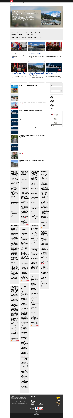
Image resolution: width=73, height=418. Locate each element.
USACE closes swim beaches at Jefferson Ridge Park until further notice (34, 228)
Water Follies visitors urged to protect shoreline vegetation (24, 215)
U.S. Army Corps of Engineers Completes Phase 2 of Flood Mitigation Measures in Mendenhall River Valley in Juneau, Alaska (25, 241)
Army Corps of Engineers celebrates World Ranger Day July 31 (20, 34)
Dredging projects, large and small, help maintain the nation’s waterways (14, 233)
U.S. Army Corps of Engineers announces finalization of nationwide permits (14, 300)
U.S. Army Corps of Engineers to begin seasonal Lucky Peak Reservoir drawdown (24, 211)
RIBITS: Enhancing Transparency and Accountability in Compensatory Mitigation (44, 267)
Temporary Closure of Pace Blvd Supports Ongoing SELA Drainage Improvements (31, 143)
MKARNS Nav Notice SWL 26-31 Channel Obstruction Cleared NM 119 (34, 232)
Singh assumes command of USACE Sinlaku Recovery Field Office (24, 278)
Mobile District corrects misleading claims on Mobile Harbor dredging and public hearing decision (35, 215)
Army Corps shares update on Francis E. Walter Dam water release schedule (14, 254)
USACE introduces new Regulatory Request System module (24, 307)
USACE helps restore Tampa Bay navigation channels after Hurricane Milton (44, 244)
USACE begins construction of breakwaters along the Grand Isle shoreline (30, 110)
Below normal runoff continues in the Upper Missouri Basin (24, 185)
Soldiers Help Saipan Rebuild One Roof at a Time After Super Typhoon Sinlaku (24, 268)
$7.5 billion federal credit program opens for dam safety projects (24, 359)
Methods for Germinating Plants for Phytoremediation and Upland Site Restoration (45, 188)
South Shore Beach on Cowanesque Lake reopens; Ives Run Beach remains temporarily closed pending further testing (15, 248)
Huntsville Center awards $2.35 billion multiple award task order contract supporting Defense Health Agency (14, 187)
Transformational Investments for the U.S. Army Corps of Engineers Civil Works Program (25, 371)
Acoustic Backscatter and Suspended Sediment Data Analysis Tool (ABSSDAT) (44, 201)
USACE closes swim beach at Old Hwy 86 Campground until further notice (34, 241)
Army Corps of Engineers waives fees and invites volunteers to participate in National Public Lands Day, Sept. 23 (24, 364)
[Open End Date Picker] (61, 91)
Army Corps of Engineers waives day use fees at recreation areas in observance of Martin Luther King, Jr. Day (24, 376)
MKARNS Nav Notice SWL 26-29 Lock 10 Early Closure (34, 259)
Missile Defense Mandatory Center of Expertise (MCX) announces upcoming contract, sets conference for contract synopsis (15, 181)
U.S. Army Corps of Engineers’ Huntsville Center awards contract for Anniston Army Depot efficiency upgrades (15, 174)
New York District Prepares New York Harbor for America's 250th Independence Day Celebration (14, 273)
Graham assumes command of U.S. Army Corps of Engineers (24, 332)
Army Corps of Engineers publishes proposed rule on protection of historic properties (24, 349)
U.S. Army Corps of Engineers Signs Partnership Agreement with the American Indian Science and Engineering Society (24, 381)
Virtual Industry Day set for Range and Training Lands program (14, 219)
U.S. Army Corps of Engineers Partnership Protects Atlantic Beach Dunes (35, 219)
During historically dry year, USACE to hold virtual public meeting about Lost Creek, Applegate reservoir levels (24, 221)
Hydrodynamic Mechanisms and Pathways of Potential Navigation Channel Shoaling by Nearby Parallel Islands (44, 217)
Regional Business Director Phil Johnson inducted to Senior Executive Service (14, 337)
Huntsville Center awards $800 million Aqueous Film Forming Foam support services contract (14, 193)
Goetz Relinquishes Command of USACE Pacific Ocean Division (29, 152)
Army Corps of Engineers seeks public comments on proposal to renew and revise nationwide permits (14, 314)
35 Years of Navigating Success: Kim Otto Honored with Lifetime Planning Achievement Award (34, 190)
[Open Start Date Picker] (61, 90)
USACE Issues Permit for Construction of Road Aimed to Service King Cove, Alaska (24, 37)
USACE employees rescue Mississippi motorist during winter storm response (24, 287)
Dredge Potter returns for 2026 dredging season (26, 93)
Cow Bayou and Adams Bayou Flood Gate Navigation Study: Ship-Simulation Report (45, 193)
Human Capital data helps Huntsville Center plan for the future (14, 210)
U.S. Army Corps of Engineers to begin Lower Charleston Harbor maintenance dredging (34, 179)
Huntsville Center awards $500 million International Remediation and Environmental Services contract (15, 201)
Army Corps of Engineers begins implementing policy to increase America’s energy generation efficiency (24, 313)
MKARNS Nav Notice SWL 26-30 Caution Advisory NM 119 (34, 246)
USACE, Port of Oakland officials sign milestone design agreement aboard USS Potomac (33, 102)
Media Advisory (13, 196)
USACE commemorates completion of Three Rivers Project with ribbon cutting (34, 268)
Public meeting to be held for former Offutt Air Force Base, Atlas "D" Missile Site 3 (25, 180)
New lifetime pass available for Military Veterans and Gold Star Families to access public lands (24, 388)
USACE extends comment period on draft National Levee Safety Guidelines (14, 326)
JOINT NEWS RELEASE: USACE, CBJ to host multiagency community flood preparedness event (24, 253)
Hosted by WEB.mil (31, 408)
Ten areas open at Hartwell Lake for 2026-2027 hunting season (34, 205)
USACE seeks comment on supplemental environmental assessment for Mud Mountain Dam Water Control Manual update (24, 174)
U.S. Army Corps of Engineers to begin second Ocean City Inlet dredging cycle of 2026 (15, 243)
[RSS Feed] (11, 38)
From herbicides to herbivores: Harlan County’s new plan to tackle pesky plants (31, 160)
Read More (16, 23)
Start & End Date (53, 88)
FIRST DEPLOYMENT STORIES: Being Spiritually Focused (28, 85)
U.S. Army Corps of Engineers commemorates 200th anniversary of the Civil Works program (14, 332)
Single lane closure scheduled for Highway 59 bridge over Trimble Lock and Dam (34, 250)
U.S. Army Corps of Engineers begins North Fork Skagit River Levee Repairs (25, 189)
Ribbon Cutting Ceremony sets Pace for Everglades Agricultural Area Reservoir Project (45, 239)
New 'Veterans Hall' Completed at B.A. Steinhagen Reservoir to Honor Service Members (35, 237)
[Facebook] (12, 21)
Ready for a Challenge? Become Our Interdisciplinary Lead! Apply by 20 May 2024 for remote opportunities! (44, 272)
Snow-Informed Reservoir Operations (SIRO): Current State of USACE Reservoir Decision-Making (45, 212)
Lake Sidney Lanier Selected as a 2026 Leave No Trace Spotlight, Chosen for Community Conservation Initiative (34, 195)
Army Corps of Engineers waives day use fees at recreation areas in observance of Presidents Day (14, 290)
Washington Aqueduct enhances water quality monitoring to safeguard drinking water (14, 228)
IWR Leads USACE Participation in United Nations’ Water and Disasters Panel (44, 284)
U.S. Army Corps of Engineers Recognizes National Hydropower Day (34, 201)
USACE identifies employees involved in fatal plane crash (24, 230)
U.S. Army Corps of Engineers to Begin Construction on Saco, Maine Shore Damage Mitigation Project (14, 279)
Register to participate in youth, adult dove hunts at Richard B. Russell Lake (34, 209)
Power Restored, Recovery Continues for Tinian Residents (24, 273)
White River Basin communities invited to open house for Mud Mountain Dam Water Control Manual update (24, 206)
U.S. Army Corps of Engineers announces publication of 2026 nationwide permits (14, 295)
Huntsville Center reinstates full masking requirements (14, 206)
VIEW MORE (60, 38)
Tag (51, 85)
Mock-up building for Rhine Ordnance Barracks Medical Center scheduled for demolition (14, 238)
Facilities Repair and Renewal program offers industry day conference (15, 214)
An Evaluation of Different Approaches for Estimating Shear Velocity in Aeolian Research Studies (44, 183)
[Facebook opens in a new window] (31, 396)
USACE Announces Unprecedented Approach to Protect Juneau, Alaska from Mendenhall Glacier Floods (26, 13)
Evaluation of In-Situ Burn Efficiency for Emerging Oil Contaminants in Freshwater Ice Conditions (44, 176)
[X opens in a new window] (34, 396)
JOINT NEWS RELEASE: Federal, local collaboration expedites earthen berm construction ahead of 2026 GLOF (25, 258)
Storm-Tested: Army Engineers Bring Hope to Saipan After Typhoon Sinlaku (25, 264)
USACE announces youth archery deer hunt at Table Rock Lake (35, 263)
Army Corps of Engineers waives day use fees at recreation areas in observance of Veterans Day (24, 354)
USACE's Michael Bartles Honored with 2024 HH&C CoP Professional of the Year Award (45, 261)
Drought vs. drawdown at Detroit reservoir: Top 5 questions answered (25, 193)
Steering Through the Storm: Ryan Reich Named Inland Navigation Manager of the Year (34, 174)
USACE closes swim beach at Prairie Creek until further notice (34, 255)
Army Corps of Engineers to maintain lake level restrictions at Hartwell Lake (35, 184)
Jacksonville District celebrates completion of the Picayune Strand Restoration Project (44, 234)
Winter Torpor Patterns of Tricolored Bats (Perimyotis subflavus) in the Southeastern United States (44, 224)
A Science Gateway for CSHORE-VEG (44, 197)
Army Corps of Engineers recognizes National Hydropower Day (14, 305)
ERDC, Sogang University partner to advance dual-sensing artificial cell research (44, 206)
